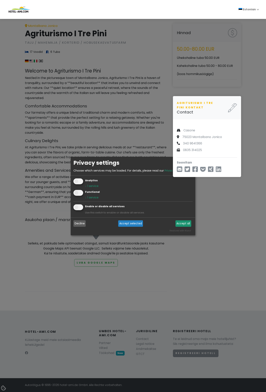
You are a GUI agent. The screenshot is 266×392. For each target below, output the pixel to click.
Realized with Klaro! (180, 230)
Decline (80, 224)
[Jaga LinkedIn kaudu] (218, 170)
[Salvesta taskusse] (203, 170)
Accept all (183, 224)
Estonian (249, 9)
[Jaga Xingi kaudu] (210, 170)
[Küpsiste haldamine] (4, 388)
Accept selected (130, 224)
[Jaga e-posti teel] (179, 170)
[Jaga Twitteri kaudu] (187, 170)
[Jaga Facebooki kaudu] (195, 170)
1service (92, 186)
